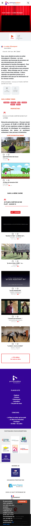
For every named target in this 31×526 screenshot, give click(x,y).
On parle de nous (16, 403)
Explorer (8, 12)
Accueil (3, 12)
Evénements (16, 399)
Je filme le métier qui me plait (16, 417)
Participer (17, 421)
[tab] (12, 37)
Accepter (22, 501)
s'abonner (17, 212)
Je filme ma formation (17, 419)
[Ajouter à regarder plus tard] (4, 154)
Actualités (16, 401)
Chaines (16, 397)
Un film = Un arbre (16, 423)
